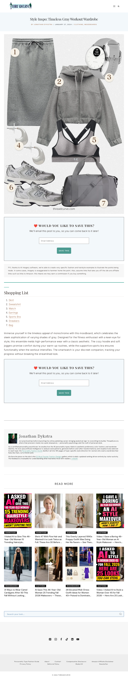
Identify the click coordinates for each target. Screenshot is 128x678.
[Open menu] (114, 6)
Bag (11, 325)
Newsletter (103, 664)
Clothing (78, 24)
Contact (58, 661)
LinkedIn (74, 458)
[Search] (120, 614)
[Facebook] (61, 639)
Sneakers (14, 320)
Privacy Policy (25, 664)
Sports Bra (15, 316)
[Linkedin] (72, 639)
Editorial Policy (53, 664)
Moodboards (90, 24)
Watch (12, 308)
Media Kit (79, 664)
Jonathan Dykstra (43, 24)
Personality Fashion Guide (32, 451)
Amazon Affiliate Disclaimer (103, 661)
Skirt (11, 300)
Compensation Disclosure (76, 661)
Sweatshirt (15, 304)
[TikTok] (66, 639)
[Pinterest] (50, 639)
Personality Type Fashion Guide (26, 661)
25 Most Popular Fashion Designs (49, 456)
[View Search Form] (118, 6)
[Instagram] (55, 639)
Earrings (13, 312)
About (47, 661)
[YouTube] (77, 639)
